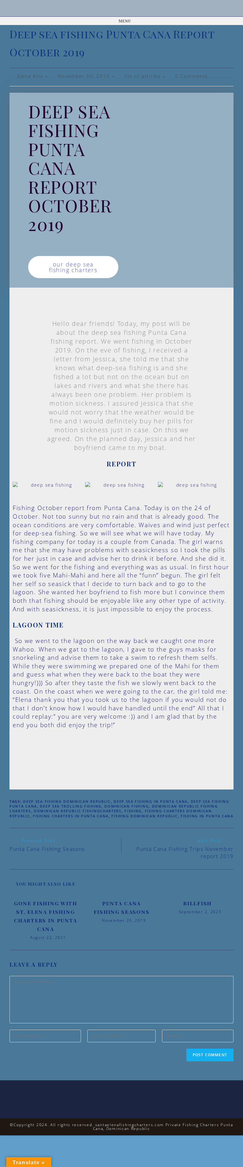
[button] (20, 485)
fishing (133, 810)
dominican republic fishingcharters (78, 810)
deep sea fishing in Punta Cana (151, 801)
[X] (104, 8)
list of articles (142, 76)
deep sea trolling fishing (71, 806)
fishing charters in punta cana (71, 816)
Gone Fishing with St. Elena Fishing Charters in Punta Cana (45, 916)
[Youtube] (130, 8)
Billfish (197, 903)
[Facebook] (113, 8)
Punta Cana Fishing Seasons (122, 907)
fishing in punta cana (207, 816)
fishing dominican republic (144, 816)
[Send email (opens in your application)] (138, 8)
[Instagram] (121, 8)
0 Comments (191, 76)
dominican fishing (126, 806)
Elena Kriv (30, 76)
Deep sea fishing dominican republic (67, 801)
